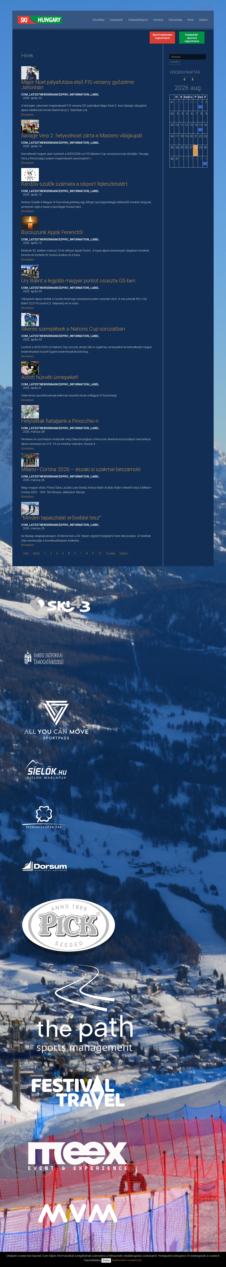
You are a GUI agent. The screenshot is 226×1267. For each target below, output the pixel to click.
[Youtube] (203, 7)
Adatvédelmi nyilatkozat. (127, 1260)
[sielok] (45, 769)
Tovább (110, 553)
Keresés (175, 62)
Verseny (158, 20)
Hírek (190, 20)
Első (26, 553)
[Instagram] (210, 7)
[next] (192, 79)
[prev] (184, 79)
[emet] (44, 658)
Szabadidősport (138, 20)
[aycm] (56, 714)
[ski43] (60, 605)
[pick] (69, 927)
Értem (106, 1260)
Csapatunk (116, 20)
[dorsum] (44, 865)
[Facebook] (197, 7)
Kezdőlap (99, 20)
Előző (36, 553)
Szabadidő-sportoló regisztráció (192, 38)
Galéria (203, 20)
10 (99, 553)
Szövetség (175, 20)
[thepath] (86, 1010)
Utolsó (124, 553)
